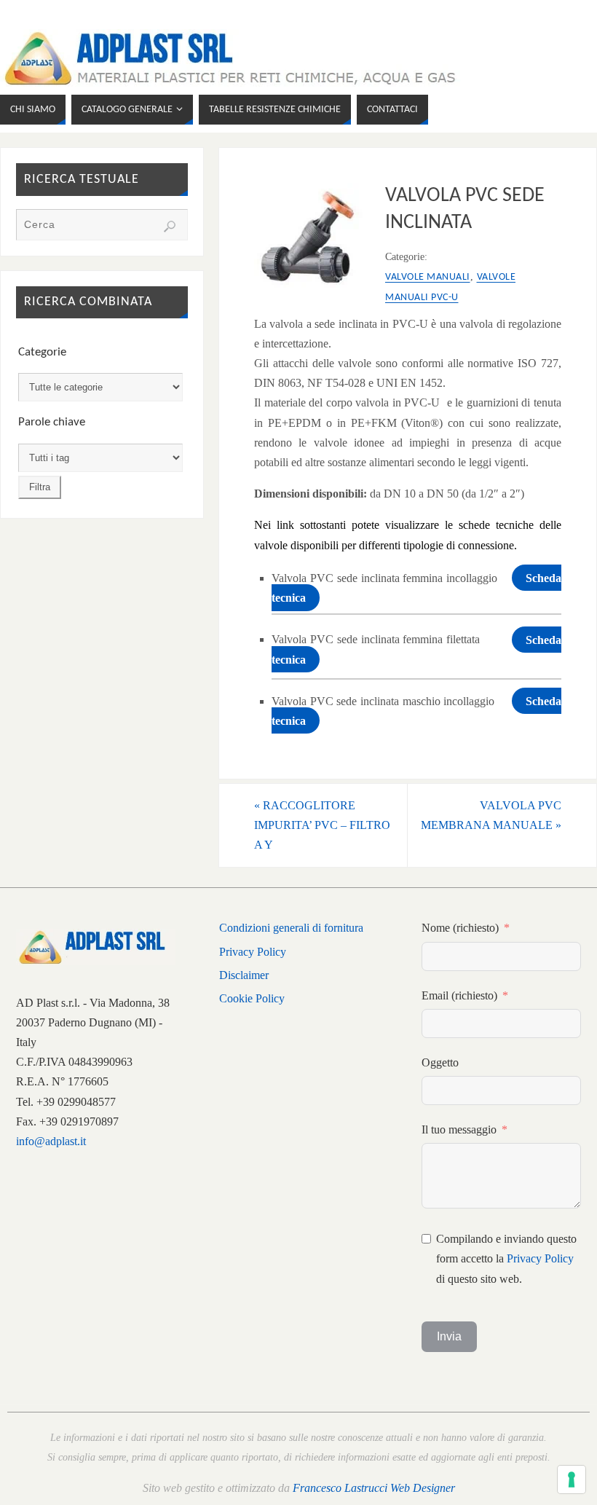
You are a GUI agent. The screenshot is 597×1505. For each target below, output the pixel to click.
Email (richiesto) (459, 995)
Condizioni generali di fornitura (291, 928)
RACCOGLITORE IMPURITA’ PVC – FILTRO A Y (322, 825)
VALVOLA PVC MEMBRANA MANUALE (491, 815)
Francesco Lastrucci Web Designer (374, 1488)
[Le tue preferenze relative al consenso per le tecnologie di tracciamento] (571, 1479)
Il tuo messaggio (459, 1129)
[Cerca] (169, 226)
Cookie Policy (252, 998)
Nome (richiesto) (460, 928)
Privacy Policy (252, 952)
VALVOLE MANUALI (427, 277)
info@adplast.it (51, 1141)
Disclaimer (244, 975)
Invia (449, 1336)
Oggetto (440, 1062)
